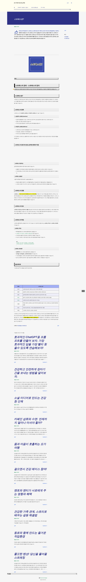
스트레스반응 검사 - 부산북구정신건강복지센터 (25, 243)
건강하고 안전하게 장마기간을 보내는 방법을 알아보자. (30, 373)
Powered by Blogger (43, 577)
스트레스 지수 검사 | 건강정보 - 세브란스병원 (24, 242)
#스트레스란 (66, 38)
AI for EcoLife (19, 3)
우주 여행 (43, 7)
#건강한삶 (66, 36)
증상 (18, 300)
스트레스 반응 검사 (28, 233)
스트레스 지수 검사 (20, 233)
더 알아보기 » (45, 362)
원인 (18, 297)
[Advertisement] (36, 47)
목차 (83, 291)
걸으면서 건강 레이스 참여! (30, 468)
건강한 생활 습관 (34, 7)
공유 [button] (65, 30)
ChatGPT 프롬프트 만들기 (23, 7)
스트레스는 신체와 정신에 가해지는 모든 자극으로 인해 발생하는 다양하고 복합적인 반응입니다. (35, 89)
